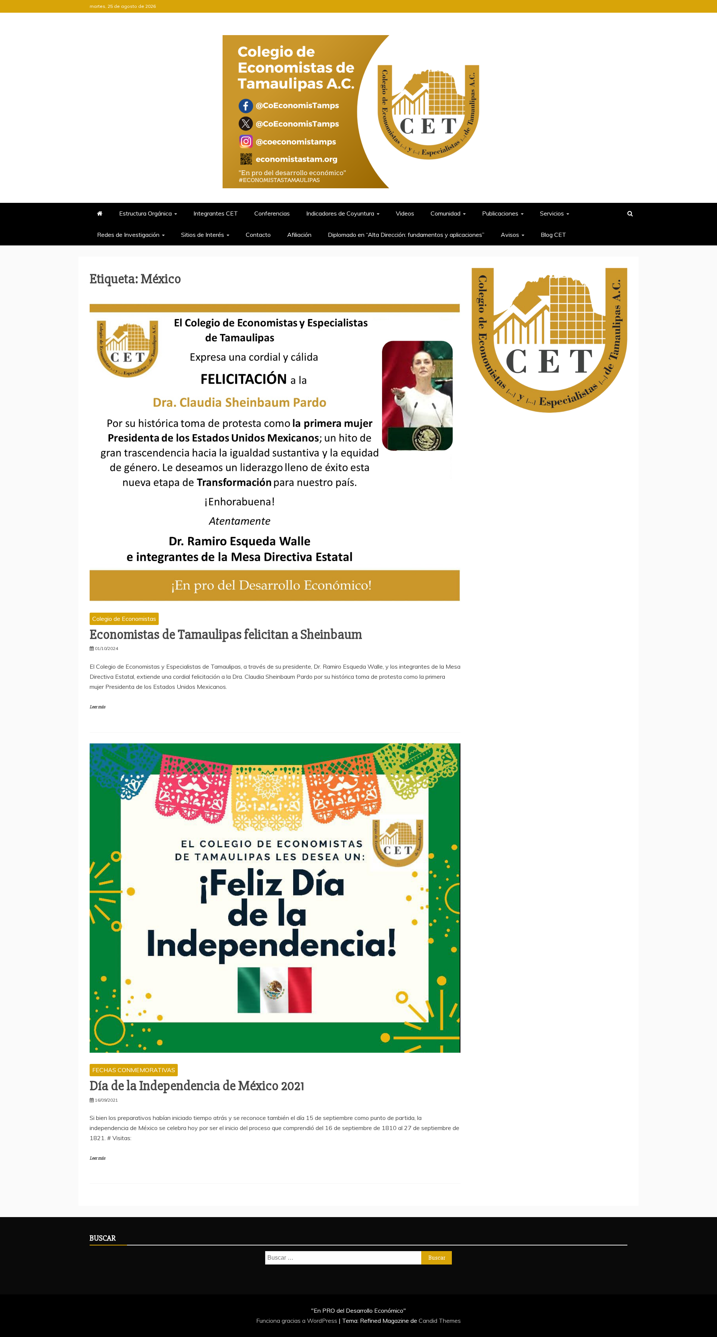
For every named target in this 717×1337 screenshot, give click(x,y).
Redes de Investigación (128, 234)
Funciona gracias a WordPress (297, 1320)
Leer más (97, 707)
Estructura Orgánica (145, 213)
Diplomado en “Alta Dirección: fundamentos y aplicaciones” (406, 234)
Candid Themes (440, 1320)
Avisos (510, 234)
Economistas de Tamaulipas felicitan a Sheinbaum (226, 634)
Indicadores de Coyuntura (340, 213)
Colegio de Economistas (124, 618)
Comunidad (445, 213)
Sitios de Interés (202, 234)
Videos (405, 213)
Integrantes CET (215, 213)
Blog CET (553, 234)
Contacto (258, 234)
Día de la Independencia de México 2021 (197, 1086)
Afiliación (299, 234)
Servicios (552, 213)
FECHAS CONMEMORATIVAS (133, 1070)
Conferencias (272, 213)
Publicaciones (500, 213)
